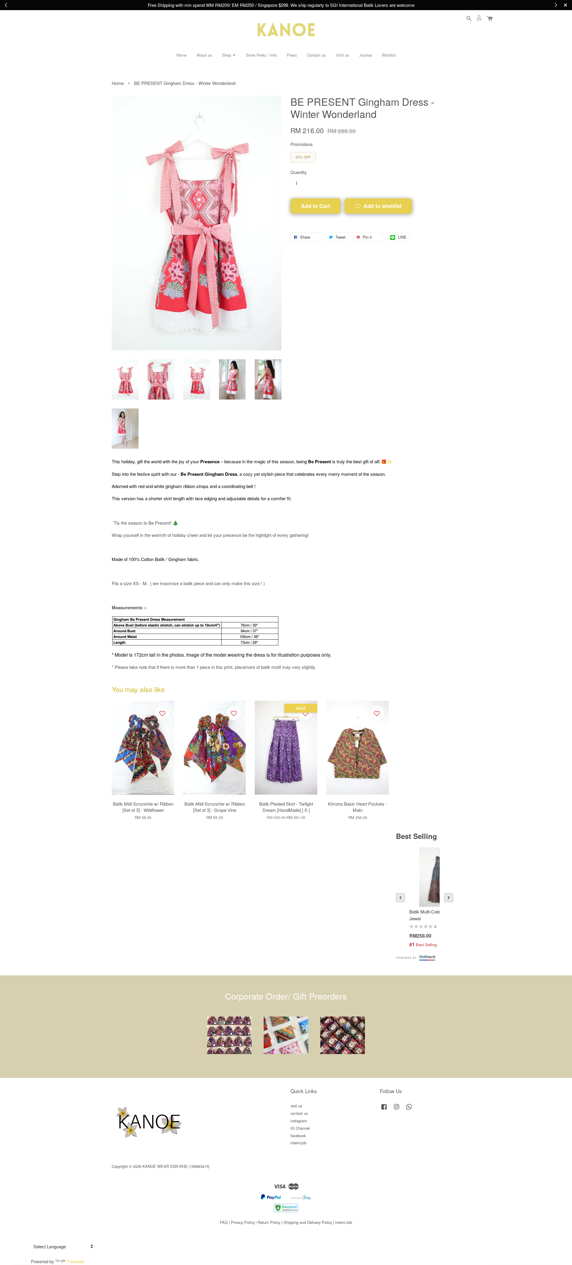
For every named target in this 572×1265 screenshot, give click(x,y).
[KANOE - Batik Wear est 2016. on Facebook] (384, 1109)
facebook (298, 1135)
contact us (299, 1113)
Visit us (342, 55)
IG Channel (300, 1128)
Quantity (298, 172)
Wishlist (389, 55)
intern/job (298, 1143)
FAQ (224, 1222)
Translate (75, 1261)
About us (204, 55)
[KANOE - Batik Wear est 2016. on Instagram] (396, 1109)
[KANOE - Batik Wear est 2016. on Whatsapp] (409, 1109)
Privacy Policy (242, 1222)
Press (292, 55)
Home (181, 55)
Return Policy (269, 1222)
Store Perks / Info (261, 55)
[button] (400, 897)
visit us (296, 1106)
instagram (298, 1120)
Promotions (301, 144)
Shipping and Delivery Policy (308, 1222)
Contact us (316, 55)
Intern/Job (343, 1222)
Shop (227, 55)
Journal (365, 55)
